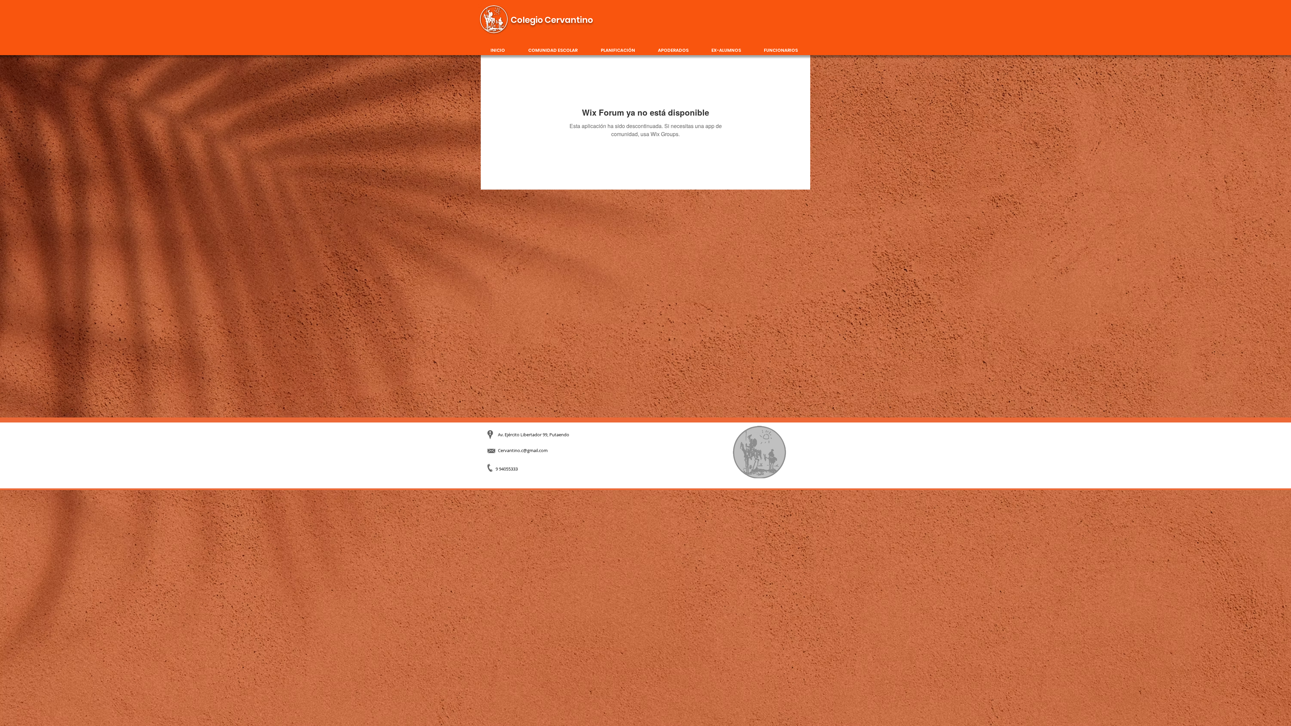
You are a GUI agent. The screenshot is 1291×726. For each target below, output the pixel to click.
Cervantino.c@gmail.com (523, 450)
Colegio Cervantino (552, 20)
